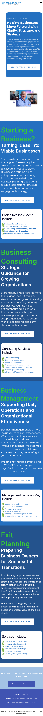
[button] (41, 3)
